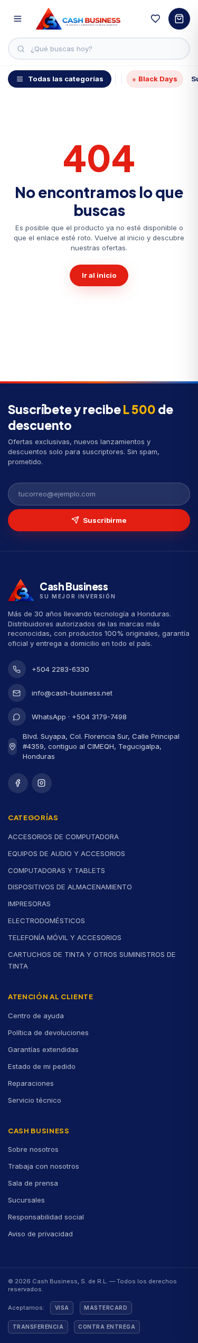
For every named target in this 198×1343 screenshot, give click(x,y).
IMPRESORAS (29, 903)
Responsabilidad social (46, 1217)
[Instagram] (42, 783)
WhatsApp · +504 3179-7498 (79, 716)
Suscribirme (105, 520)
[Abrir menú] (18, 19)
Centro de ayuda (36, 1015)
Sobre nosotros (33, 1149)
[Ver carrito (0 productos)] (179, 19)
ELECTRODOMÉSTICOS (46, 920)
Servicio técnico (34, 1100)
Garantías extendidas (43, 1049)
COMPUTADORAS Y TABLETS (56, 870)
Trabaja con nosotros (43, 1166)
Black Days (154, 78)
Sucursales (26, 1200)
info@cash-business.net (72, 693)
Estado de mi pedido (42, 1066)
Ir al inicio (99, 275)
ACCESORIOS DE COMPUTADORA (63, 836)
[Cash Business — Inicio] (78, 19)
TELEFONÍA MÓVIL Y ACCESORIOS (64, 937)
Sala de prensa (33, 1183)
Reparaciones (31, 1083)
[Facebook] (18, 783)
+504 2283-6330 (60, 669)
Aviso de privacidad (40, 1233)
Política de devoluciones (48, 1032)
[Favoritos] (155, 19)
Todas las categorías (65, 78)
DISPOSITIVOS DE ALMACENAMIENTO (70, 886)
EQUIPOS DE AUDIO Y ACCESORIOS (66, 853)
